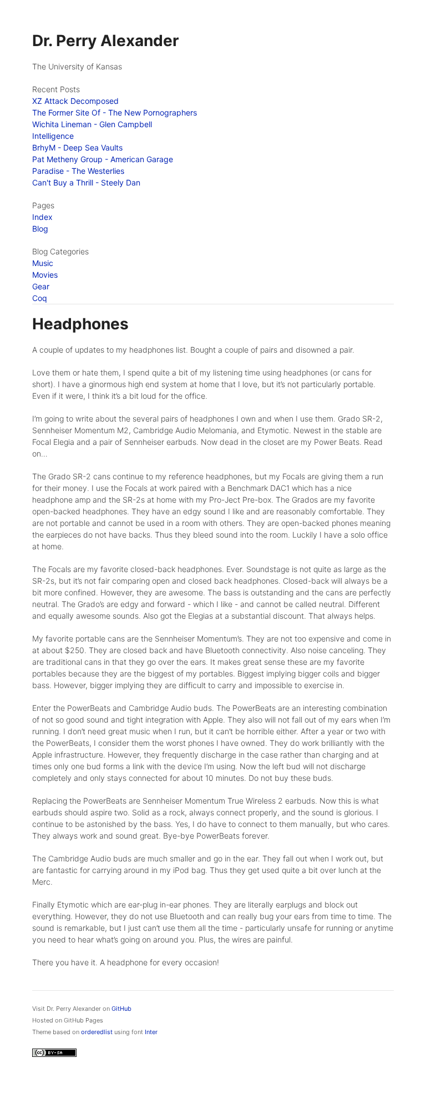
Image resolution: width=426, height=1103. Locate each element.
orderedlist (97, 1032)
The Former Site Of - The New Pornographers (114, 112)
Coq (39, 298)
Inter (151, 1032)
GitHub (121, 1008)
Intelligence (53, 136)
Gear (40, 286)
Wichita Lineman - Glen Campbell (92, 124)
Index (42, 217)
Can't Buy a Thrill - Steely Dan (86, 182)
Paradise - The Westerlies (78, 171)
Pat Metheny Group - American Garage (102, 159)
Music (42, 263)
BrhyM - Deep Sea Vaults (77, 147)
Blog (40, 228)
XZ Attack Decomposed (75, 101)
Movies (45, 274)
